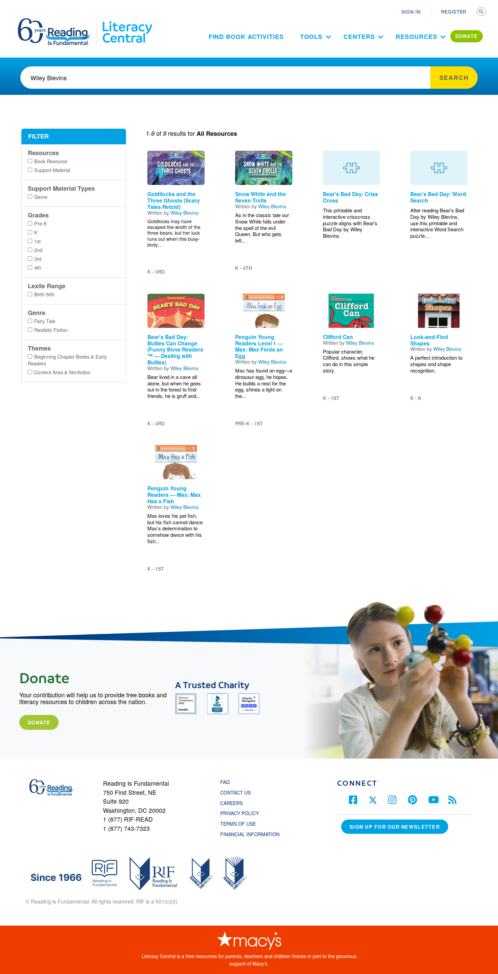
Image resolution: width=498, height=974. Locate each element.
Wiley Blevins (184, 212)
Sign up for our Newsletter (395, 826)
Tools (311, 36)
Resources (416, 36)
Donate (39, 722)
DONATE (466, 36)
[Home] (58, 21)
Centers (359, 36)
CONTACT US (237, 792)
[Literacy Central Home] (127, 21)
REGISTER (453, 11)
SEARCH (482, 12)
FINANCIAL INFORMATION (249, 834)
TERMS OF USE (241, 823)
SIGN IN (411, 11)
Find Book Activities (246, 36)
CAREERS (231, 803)
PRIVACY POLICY (239, 813)
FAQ (225, 782)
